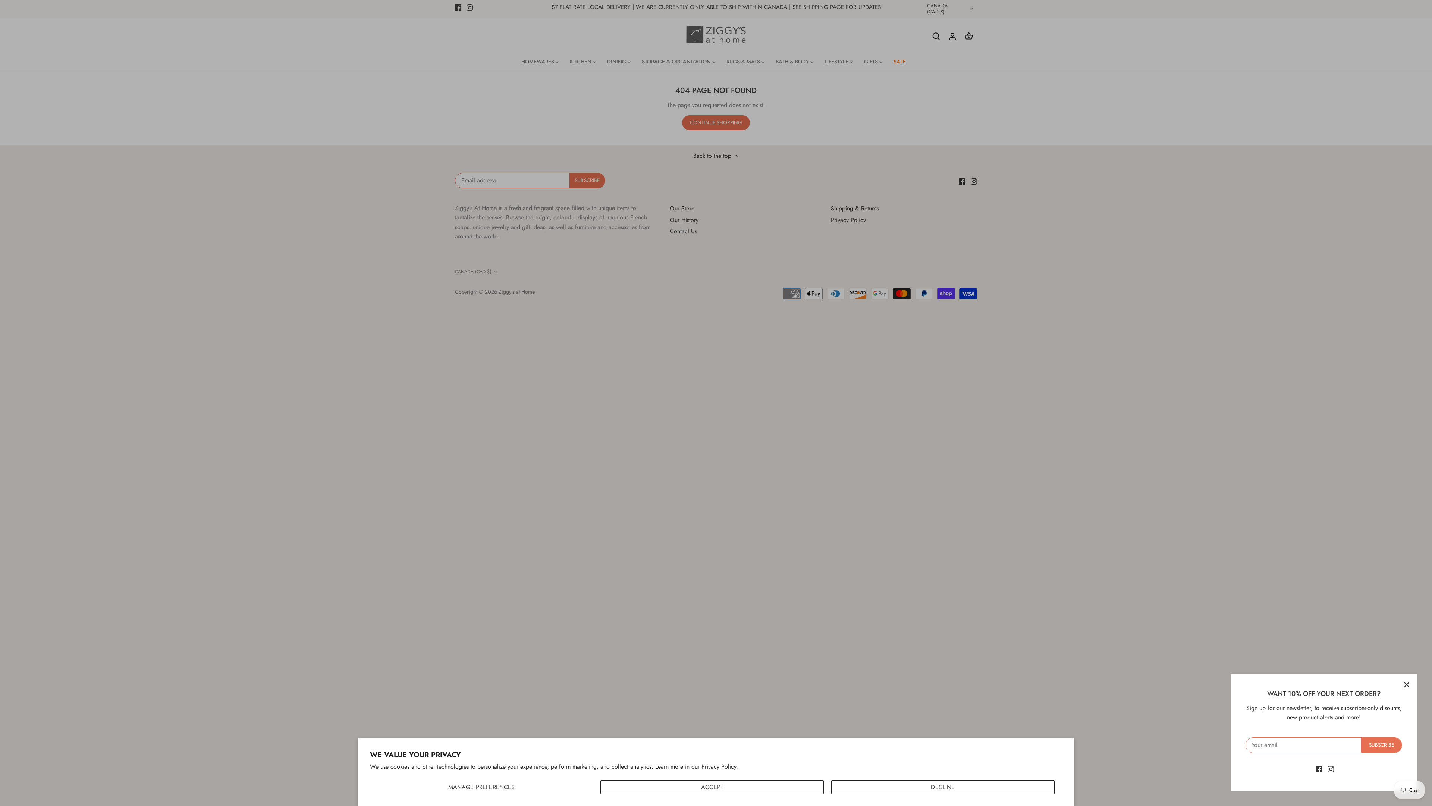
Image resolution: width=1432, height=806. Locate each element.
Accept (712, 787)
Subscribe (1381, 745)
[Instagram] (1331, 769)
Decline (943, 787)
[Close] (1406, 685)
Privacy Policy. (719, 766)
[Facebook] (1319, 769)
